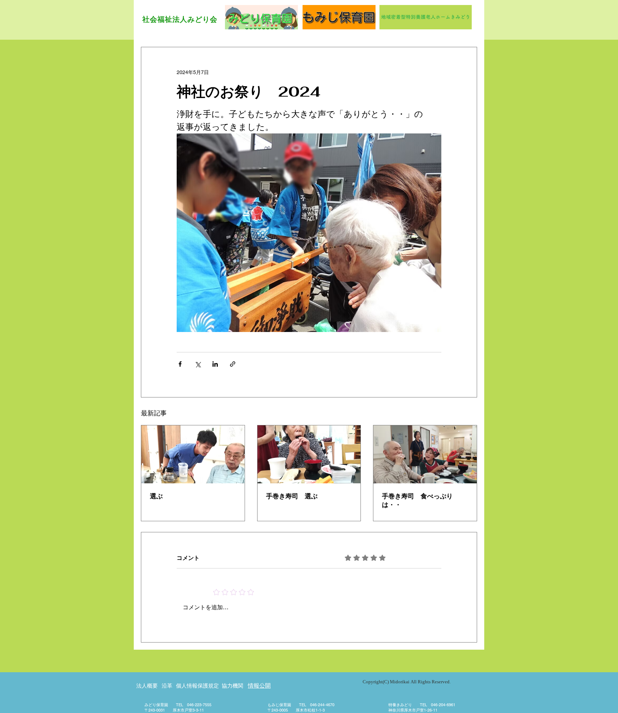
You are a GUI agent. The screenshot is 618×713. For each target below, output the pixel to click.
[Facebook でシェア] (180, 364)
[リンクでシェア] (232, 364)
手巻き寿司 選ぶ (292, 496)
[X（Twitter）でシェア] (197, 364)
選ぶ (156, 496)
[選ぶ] (193, 454)
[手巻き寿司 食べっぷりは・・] (425, 454)
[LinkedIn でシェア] (215, 364)
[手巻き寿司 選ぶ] (309, 454)
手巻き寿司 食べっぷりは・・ (417, 500)
